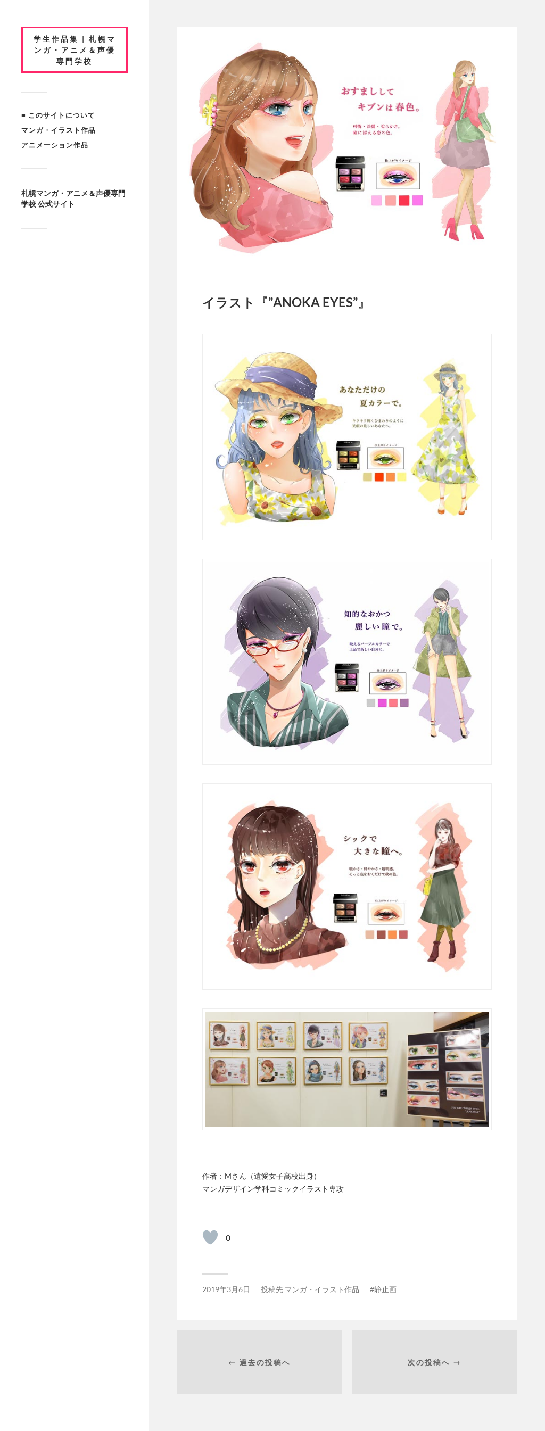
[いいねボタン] (210, 1237)
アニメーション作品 (54, 144)
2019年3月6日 (226, 1289)
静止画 (385, 1289)
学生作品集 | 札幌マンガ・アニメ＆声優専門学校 (75, 49)
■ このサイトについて (58, 115)
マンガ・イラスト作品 (58, 130)
